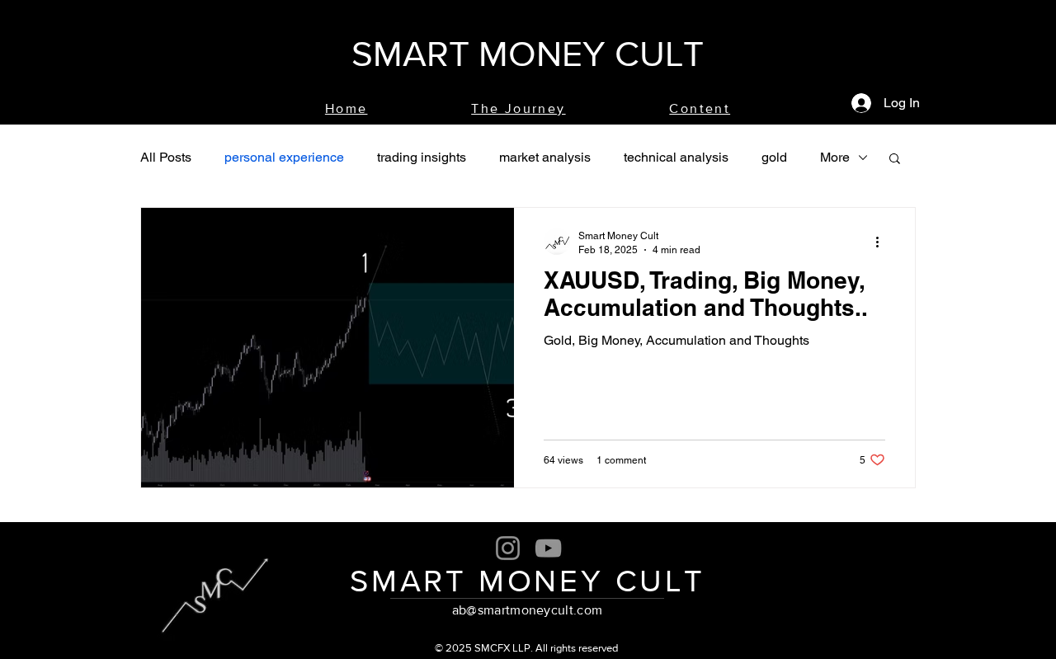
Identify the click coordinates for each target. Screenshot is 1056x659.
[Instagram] (508, 548)
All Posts (165, 157)
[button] (895, 159)
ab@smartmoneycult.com (527, 610)
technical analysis (676, 157)
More (835, 157)
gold (774, 157)
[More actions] (883, 242)
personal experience (284, 157)
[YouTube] (548, 548)
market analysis (545, 157)
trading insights (421, 157)
